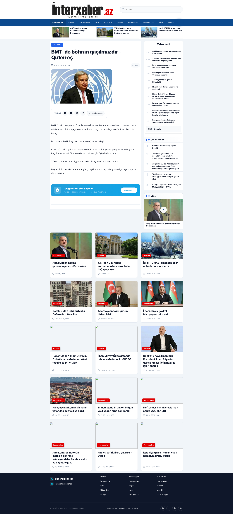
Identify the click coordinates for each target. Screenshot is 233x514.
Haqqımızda (162, 481)
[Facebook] (65, 113)
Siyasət (71, 22)
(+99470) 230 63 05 (64, 479)
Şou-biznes (133, 495)
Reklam (160, 485)
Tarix (97, 22)
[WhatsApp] (82, 113)
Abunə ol (128, 190)
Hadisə (120, 22)
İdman (171, 22)
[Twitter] (76, 113)
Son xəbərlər (57, 22)
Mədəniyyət (133, 22)
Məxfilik (160, 490)
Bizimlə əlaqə (162, 495)
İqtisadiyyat (85, 22)
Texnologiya (148, 22)
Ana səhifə (161, 476)
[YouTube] (180, 508)
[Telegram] (70, 113)
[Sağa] (180, 22)
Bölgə (160, 22)
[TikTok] (168, 508)
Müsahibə (108, 22)
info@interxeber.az (63, 484)
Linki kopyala (97, 113)
